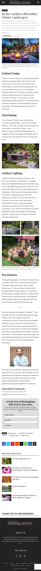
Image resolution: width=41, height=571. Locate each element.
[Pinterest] (12, 444)
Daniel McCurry (12, 433)
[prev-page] (3, 505)
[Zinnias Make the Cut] (6, 461)
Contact (11, 563)
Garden (5, 435)
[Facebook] (4, 444)
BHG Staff (7, 36)
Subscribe (25, 563)
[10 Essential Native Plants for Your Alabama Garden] (6, 497)
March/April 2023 (14, 435)
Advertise (18, 563)
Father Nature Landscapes (25, 433)
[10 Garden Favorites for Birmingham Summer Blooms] (6, 470)
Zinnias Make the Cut (21, 459)
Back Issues (33, 563)
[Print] (34, 444)
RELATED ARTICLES (11, 454)
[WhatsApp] (26, 444)
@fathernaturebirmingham (15, 394)
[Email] (21, 444)
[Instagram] (20, 556)
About (5, 563)
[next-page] (6, 505)
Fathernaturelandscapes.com (14, 392)
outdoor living (24, 435)
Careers (22, 565)
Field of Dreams (19, 486)
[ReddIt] (17, 444)
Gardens (4, 10)
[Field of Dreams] (6, 488)
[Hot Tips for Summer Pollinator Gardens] (6, 479)
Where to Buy (14, 565)
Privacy (28, 565)
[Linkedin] (30, 444)
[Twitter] (8, 444)
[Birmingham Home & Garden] (20, 2)
